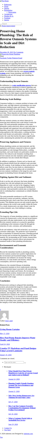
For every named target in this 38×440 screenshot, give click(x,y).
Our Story (7, 430)
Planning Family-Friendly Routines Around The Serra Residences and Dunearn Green (21, 385)
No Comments (18, 52)
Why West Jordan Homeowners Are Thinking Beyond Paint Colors (21, 396)
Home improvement (8, 26)
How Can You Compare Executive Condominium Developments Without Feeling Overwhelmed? (22, 408)
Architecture (8, 14)
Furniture (7, 18)
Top (1, 437)
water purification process (21, 85)
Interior (6, 8)
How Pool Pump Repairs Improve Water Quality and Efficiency (17, 339)
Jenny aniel (9, 321)
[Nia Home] (4, 1)
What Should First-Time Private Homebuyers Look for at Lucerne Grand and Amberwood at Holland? (23, 373)
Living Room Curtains (10, 329)
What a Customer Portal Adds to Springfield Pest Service (20, 419)
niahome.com (28, 434)
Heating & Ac (9, 16)
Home (6, 6)
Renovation (12, 12)
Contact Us (8, 428)
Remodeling (8, 10)
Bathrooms (8, 4)
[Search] (1, 24)
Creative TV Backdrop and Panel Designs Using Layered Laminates (18, 349)
